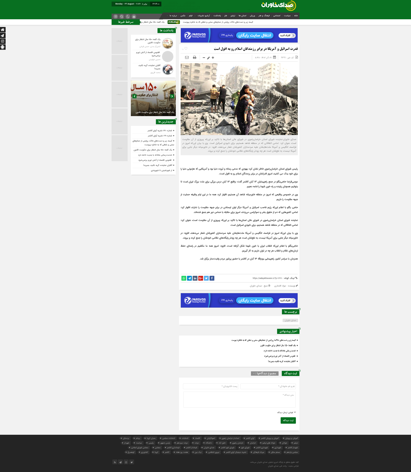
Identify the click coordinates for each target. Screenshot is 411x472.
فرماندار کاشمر (191, 447)
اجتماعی (276, 15)
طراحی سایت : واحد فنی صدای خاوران (283, 466)
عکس (182, 15)
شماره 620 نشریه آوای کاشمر (160, 130)
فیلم (190, 15)
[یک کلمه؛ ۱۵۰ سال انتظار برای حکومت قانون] (153, 43)
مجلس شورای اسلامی (139, 447)
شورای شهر (245, 447)
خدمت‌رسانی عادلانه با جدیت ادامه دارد (280, 351)
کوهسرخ (131, 452)
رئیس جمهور (165, 442)
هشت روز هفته (182, 452)
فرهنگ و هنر (264, 15)
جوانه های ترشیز (268, 442)
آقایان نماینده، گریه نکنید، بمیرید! (282, 361)
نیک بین (198, 452)
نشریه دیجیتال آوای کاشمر (236, 452)
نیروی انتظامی (213, 452)
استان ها (242, 15)
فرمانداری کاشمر (173, 447)
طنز (225, 15)
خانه (296, 15)
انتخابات (185, 438)
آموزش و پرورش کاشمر (270, 438)
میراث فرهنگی (258, 452)
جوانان (284, 442)
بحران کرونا (151, 438)
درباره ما (173, 15)
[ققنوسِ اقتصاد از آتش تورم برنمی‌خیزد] (153, 56)
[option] (153, 98)
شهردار (126, 442)
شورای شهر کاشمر (227, 447)
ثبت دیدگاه (288, 420)
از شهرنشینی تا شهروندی (161, 170)
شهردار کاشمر (293, 447)
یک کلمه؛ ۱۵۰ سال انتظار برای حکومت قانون (170, 22)
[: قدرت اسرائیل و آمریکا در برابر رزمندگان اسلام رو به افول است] (187, 57)
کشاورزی (144, 452)
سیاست (287, 15)
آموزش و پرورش (291, 438)
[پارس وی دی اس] (239, 30)
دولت (197, 442)
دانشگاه (209, 442)
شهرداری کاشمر (262, 447)
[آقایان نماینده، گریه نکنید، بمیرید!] (153, 69)
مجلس (157, 447)
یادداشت (217, 15)
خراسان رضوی (237, 442)
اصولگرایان (211, 438)
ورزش (252, 15)
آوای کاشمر (250, 438)
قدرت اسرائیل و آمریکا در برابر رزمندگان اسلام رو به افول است (256, 49)
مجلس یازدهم (292, 452)
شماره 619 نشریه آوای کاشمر (160, 135)
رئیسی (151, 442)
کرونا (156, 452)
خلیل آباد (222, 442)
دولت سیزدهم (182, 442)
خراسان (253, 442)
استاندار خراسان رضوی (230, 438)
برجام (138, 438)
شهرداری (278, 447)
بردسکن (126, 438)
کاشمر (167, 452)
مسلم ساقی (275, 452)
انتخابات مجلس (168, 438)
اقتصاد (197, 438)
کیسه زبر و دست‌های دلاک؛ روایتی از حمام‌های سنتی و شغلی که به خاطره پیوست (243, 22)
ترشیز (233, 15)
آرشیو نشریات (204, 15)
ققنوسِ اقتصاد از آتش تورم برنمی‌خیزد (280, 356)
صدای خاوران (290, 320)
